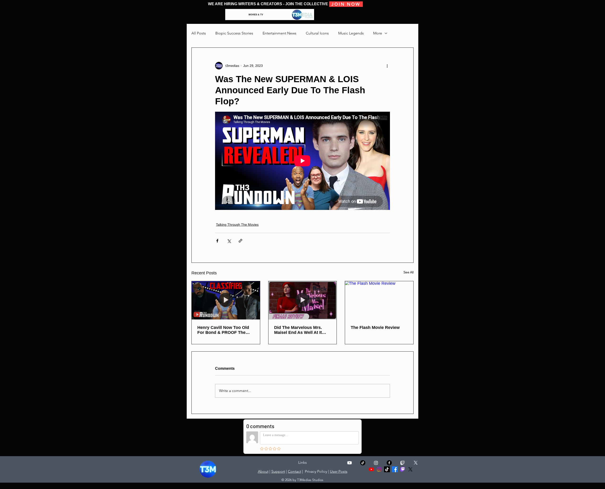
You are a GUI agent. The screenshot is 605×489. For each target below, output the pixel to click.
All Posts (198, 33)
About (263, 471)
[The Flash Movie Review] (379, 300)
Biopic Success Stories (234, 33)
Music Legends (351, 33)
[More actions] (387, 65)
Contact (294, 471)
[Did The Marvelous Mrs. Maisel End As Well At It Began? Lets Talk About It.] (302, 300)
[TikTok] (362, 462)
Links (302, 462)
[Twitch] (402, 462)
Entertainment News (279, 33)
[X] (415, 462)
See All (408, 272)
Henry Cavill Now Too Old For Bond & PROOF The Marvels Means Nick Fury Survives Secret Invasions (223, 330)
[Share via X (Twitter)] (229, 240)
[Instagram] (376, 462)
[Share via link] (240, 240)
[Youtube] (349, 462)
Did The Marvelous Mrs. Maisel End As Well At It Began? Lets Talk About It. (300, 330)
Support (278, 471)
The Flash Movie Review (375, 327)
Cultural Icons (317, 33)
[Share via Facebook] (217, 240)
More (377, 33)
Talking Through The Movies (237, 224)
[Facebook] (395, 469)
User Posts (338, 471)
